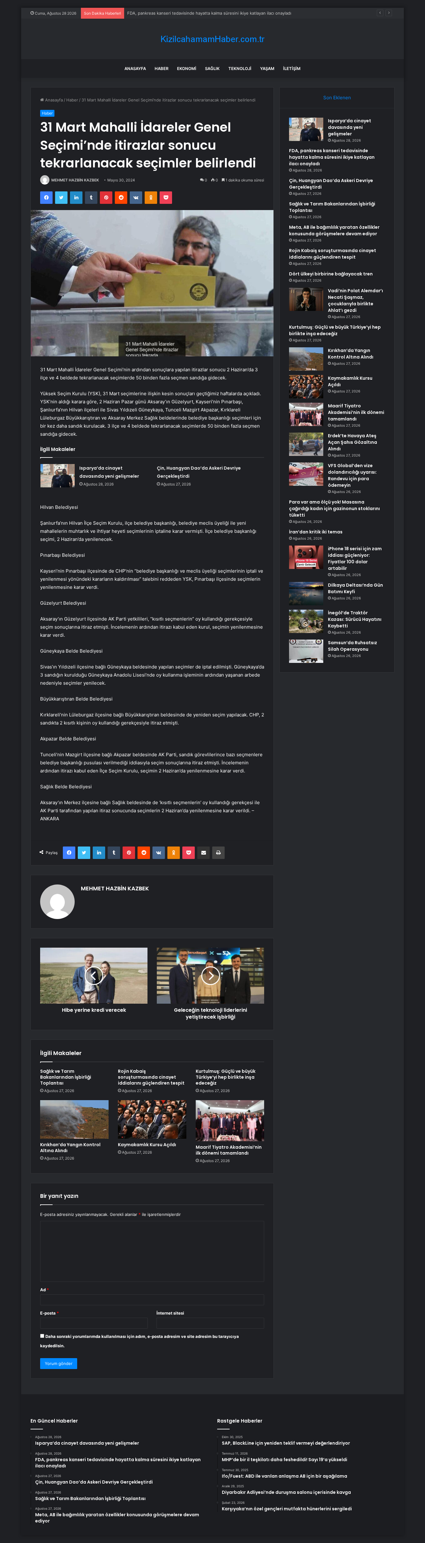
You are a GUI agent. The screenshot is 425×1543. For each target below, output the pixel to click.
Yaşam (267, 68)
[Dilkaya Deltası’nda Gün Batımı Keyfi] (306, 593)
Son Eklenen (337, 98)
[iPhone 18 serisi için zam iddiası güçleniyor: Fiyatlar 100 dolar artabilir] (306, 557)
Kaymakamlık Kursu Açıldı (147, 1145)
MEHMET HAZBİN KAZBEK (75, 180)
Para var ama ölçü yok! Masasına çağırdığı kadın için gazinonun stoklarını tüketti (334, 508)
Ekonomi (186, 68)
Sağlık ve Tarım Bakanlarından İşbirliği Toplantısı (65, 1077)
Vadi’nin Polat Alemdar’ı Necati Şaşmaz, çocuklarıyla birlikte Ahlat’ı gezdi (355, 300)
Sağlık (212, 68)
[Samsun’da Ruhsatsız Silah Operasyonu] (306, 651)
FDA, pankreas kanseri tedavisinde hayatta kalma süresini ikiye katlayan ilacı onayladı (332, 157)
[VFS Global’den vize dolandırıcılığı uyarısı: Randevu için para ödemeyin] (306, 474)
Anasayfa (135, 68)
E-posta (49, 1313)
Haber (161, 68)
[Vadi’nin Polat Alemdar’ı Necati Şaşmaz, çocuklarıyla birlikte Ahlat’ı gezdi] (306, 299)
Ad (44, 1289)
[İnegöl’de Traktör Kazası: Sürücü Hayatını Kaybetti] (306, 621)
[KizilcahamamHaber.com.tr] (212, 39)
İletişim (292, 68)
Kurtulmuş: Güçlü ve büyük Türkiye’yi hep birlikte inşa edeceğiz (225, 1077)
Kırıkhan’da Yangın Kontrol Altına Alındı (70, 1148)
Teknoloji (239, 68)
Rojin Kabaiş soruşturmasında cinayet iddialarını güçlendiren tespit (151, 1077)
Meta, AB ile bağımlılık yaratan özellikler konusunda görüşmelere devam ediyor (334, 230)
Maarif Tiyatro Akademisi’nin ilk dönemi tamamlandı (229, 1150)
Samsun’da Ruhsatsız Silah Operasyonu (352, 646)
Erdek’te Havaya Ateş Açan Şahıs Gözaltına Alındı (352, 442)
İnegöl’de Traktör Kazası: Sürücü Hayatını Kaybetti (354, 619)
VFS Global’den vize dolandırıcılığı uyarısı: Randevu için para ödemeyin (352, 475)
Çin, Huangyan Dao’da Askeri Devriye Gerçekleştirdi (177, 13)
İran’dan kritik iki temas (316, 532)
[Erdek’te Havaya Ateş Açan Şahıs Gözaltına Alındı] (306, 444)
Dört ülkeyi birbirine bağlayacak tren (331, 274)
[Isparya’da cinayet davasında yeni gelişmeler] (57, 475)
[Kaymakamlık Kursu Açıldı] (152, 1119)
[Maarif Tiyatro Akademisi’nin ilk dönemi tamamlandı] (230, 1120)
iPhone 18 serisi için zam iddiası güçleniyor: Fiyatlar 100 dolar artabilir (355, 558)
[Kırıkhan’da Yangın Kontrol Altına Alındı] (74, 1119)
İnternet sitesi (170, 1313)
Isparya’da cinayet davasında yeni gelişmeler (349, 127)
